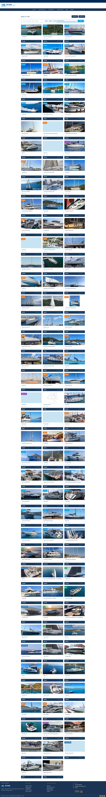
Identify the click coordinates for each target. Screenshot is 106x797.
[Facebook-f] (100, 796)
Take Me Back (75, 16)
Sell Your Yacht (60, 9)
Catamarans (50, 9)
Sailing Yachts (28, 787)
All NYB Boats (82, 16)
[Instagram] (102, 796)
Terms (23, 795)
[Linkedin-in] (104, 796)
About (66, 9)
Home (34, 9)
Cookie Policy (18, 795)
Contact (71, 9)
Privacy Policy (13, 795)
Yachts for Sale (42, 9)
